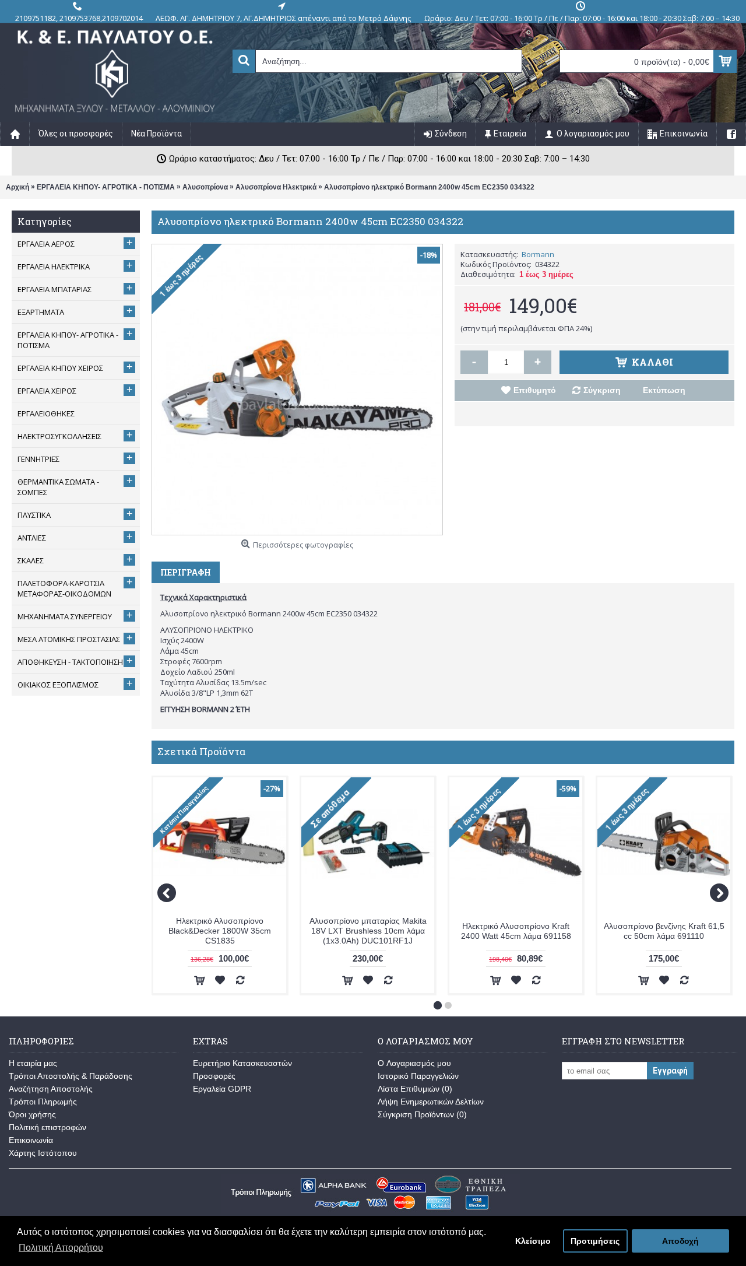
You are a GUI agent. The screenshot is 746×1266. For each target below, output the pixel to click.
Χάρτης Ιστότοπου (43, 1153)
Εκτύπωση (664, 390)
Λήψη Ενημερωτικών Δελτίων (431, 1101)
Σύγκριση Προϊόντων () (422, 1114)
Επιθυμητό (534, 390)
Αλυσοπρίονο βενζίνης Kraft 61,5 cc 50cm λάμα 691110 (664, 931)
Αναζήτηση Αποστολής (51, 1088)
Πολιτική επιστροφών (47, 1127)
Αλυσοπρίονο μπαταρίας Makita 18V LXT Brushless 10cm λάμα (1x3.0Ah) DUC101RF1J (368, 930)
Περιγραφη (185, 572)
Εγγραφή (670, 1070)
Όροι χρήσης (32, 1114)
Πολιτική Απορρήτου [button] (61, 1248)
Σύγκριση (602, 390)
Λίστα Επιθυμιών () (415, 1088)
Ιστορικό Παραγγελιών (418, 1076)
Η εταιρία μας (33, 1063)
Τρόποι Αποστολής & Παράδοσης (70, 1076)
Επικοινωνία (31, 1140)
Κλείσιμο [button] (533, 1241)
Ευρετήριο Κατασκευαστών (242, 1063)
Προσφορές (214, 1076)
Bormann (538, 254)
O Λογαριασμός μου (414, 1063)
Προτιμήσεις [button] (595, 1241)
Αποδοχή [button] (680, 1241)
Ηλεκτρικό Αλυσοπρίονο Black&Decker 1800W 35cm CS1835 (219, 930)
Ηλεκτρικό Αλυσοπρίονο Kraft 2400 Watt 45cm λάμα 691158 (516, 931)
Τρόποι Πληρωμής (43, 1101)
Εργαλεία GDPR (222, 1088)
